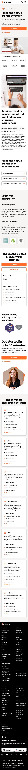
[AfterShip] (6, 2)
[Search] (22, 2)
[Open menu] (25, 2)
